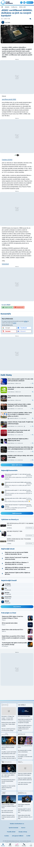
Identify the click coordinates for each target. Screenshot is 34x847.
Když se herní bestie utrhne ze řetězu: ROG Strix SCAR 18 (9, 757)
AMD (24, 7)
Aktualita (7, 7)
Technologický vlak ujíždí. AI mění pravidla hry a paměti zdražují (14, 643)
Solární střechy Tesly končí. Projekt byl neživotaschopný (20, 422)
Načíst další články (17, 464)
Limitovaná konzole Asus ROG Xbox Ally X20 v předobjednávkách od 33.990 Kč (20, 448)
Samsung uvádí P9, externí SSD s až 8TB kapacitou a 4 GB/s (24, 810)
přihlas (25, 321)
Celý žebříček (17, 606)
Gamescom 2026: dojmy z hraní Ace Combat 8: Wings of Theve (12, 617)
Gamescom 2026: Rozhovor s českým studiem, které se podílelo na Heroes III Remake (25, 728)
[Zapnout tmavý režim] (24, 2)
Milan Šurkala (11, 383)
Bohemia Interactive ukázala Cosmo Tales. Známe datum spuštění (8, 724)
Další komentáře (17, 513)
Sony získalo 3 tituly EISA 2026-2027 (24, 805)
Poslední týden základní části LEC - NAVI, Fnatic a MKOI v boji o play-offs (9, 775)
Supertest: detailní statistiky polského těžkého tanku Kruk (25, 778)
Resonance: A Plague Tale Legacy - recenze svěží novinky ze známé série (8, 718)
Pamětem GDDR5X (7, 159)
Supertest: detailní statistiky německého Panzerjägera (24, 774)
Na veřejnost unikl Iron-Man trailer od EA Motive (24, 751)
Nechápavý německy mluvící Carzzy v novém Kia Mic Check (8, 781)
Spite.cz (4, 631)
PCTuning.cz (5, 646)
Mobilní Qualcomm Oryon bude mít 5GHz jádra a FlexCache (19, 431)
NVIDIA (21, 7)
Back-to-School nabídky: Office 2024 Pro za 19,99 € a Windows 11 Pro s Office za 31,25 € (20, 414)
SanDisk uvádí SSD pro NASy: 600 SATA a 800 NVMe (20, 456)
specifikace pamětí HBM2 (9, 99)
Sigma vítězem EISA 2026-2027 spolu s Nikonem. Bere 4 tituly (25, 817)
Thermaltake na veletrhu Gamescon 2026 (19, 396)
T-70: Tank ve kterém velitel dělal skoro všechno (24, 783)
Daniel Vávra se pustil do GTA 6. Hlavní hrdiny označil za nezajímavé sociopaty (13, 637)
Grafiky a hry (14, 7)
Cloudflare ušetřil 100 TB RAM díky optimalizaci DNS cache (9, 752)
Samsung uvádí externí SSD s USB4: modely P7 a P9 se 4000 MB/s (19, 405)
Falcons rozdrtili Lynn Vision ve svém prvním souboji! (8, 729)
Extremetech (5, 264)
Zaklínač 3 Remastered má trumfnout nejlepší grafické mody (8, 817)
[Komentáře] (30, 19)
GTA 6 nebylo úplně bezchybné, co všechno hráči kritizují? (25, 756)
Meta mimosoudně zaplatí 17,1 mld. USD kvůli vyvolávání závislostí (20, 379)
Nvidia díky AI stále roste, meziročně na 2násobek (20, 388)
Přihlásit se (30, 2)
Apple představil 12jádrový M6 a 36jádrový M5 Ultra (18, 439)
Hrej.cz (3, 624)
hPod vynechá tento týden (9, 623)
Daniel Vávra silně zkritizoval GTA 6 (12, 629)
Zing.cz (4, 620)
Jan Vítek (7, 22)
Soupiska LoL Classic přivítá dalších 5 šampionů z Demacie (8, 787)
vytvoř (14, 322)
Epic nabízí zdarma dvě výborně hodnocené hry (7, 811)
